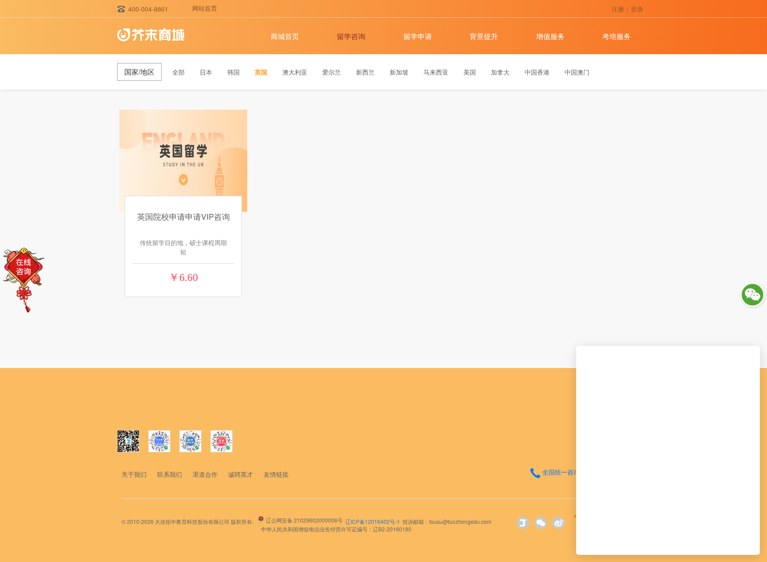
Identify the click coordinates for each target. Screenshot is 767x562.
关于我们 (134, 474)
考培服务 (616, 36)
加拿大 (500, 71)
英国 (261, 71)
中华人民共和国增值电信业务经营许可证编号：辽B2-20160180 (336, 529)
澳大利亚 (294, 71)
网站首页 (204, 8)
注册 (618, 8)
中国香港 (537, 71)
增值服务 (550, 36)
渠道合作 (205, 474)
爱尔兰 (331, 71)
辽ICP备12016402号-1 (372, 521)
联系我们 (169, 474)
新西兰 (365, 71)
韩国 (233, 71)
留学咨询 (351, 36)
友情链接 (276, 474)
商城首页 (285, 36)
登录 (637, 8)
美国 (469, 71)
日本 (206, 71)
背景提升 (484, 36)
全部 (178, 71)
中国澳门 (577, 71)
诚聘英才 (240, 474)
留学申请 (417, 36)
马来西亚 (435, 71)
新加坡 (399, 71)
